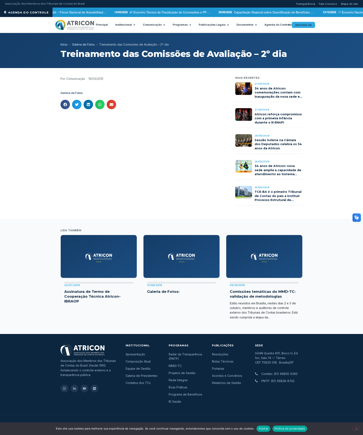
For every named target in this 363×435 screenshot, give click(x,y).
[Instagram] (64, 389)
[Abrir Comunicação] (164, 25)
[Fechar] (356, 428)
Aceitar (263, 428)
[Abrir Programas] (190, 25)
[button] (289, 25)
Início (64, 44)
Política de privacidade (290, 428)
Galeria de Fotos (83, 44)
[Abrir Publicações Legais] (228, 25)
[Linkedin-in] (75, 389)
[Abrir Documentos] (256, 25)
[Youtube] (84, 389)
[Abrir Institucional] (134, 25)
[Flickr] (95, 389)
